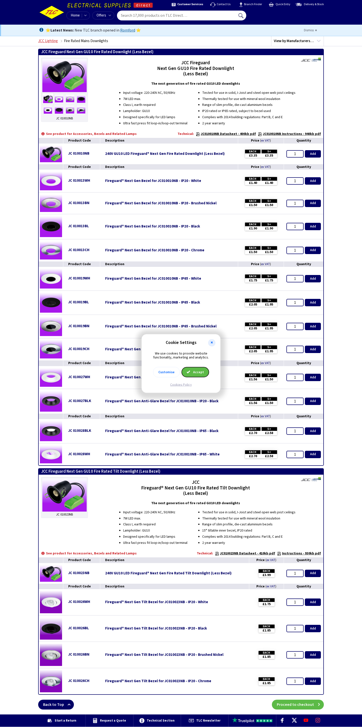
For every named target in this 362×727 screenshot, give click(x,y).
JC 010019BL (78, 302)
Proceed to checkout (295, 704)
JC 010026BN (78, 654)
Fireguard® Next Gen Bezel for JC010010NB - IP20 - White (153, 181)
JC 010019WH (79, 278)
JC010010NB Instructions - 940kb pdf (292, 133)
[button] (211, 342)
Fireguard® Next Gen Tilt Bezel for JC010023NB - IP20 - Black (156, 628)
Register (269, 17)
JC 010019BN (78, 326)
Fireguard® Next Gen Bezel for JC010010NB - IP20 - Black (152, 226)
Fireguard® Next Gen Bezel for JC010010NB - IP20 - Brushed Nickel (160, 203)
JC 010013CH (78, 250)
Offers (101, 15)
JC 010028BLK (79, 430)
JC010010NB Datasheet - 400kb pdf (228, 133)
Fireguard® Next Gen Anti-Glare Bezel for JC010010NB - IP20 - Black (161, 401)
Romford (127, 30)
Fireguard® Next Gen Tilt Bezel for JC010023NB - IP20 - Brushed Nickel (164, 655)
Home (75, 15)
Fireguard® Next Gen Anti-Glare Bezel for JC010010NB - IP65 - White (162, 454)
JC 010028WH (79, 454)
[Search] (241, 15)
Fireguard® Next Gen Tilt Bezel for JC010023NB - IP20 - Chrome (158, 681)
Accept (198, 372)
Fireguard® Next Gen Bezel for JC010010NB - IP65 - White (153, 278)
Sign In (272, 14)
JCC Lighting (48, 41)
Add (313, 153)
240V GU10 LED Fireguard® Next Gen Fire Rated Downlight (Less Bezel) (165, 154)
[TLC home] (51, 12)
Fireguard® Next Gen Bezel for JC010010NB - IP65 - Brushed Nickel (160, 326)
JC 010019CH (78, 349)
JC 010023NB (78, 573)
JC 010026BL (78, 628)
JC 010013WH (79, 180)
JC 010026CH (78, 680)
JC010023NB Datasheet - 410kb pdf (247, 553)
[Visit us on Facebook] (282, 720)
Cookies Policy (181, 384)
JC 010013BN (78, 203)
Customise (166, 372)
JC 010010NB (78, 153)
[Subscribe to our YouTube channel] (306, 720)
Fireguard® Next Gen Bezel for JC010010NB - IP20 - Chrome (154, 250)
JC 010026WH (79, 601)
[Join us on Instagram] (318, 720)
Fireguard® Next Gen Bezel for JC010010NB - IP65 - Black (152, 302)
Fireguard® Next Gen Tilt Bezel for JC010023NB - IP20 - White (156, 602)
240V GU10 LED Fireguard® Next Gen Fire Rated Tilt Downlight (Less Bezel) (168, 573)
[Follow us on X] (294, 720)
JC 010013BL (78, 226)
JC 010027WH (79, 377)
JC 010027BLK (79, 401)
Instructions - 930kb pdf (301, 553)
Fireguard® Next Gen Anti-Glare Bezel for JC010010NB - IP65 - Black (161, 431)
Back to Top (53, 704)
